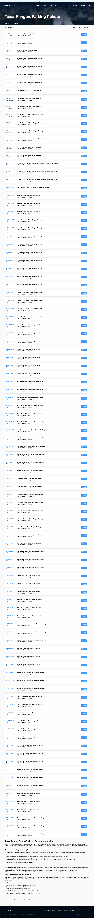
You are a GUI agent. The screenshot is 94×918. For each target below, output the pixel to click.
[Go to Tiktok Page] (82, 910)
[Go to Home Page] (9, 5)
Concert (44, 5)
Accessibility (56, 915)
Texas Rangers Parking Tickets (26, 899)
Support (75, 5)
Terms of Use (67, 915)
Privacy (73, 915)
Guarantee (60, 910)
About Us (66, 910)
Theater (51, 5)
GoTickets (7, 899)
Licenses (61, 915)
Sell (72, 910)
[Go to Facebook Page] (85, 910)
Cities (56, 5)
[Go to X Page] (88, 910)
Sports (37, 5)
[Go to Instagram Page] (78, 910)
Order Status (47, 910)
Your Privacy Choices (84, 915)
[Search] (70, 5)
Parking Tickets (14, 899)
